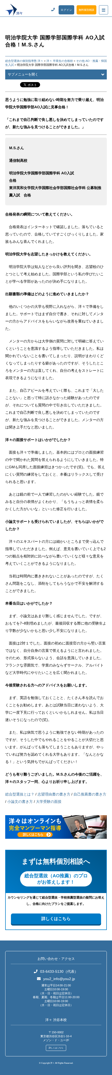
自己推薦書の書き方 (89, 794)
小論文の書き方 (20, 801)
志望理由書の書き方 (54, 794)
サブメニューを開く (23, 74)
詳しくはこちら (56, 918)
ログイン (66, 9)
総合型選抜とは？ (19, 794)
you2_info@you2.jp (59, 979)
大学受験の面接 (48, 801)
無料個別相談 (86, 9)
